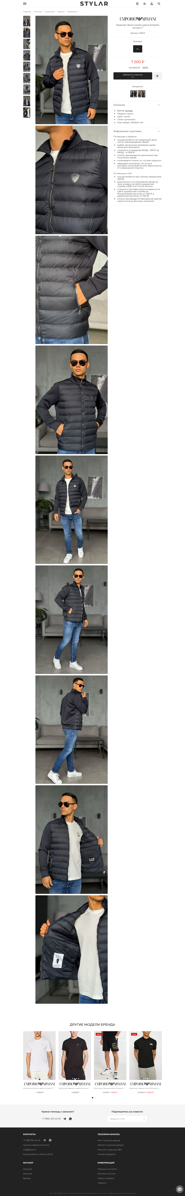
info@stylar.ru (29, 1149)
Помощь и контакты (107, 1169)
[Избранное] (144, 4)
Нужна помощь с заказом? (57, 1111)
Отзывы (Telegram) (106, 1154)
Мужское (27, 1169)
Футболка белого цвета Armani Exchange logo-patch (39, 1088)
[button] (92, 1097)
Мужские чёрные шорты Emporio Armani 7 (110, 1088)
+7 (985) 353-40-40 (51, 1119)
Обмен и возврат (106, 1178)
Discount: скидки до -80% (110, 1149)
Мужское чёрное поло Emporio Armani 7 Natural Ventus (145, 1088)
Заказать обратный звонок (36, 1145)
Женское (27, 1173)
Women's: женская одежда (111, 1145)
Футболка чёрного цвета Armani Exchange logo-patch (75, 1088)
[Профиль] (152, 4)
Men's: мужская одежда (109, 1140)
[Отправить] (144, 1119)
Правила (102, 1183)
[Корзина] (137, 4)
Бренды (27, 1178)
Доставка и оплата (107, 1173)
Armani (129, 110)
